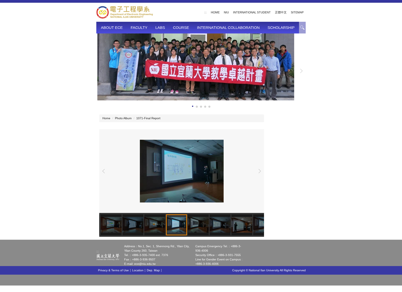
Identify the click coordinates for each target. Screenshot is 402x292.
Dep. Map (153, 270)
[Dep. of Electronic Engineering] (124, 12)
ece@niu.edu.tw (145, 263)
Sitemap (297, 12)
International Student (252, 12)
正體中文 (281, 12)
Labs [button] (160, 28)
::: (205, 12)
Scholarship (281, 28)
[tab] (193, 106)
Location (137, 270)
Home (215, 12)
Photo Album (123, 118)
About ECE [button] (112, 28)
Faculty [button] (139, 28)
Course (181, 28)
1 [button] (302, 27)
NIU (226, 12)
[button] (101, 71)
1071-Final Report (148, 118)
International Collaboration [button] (228, 28)
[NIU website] (107, 257)
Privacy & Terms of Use (113, 270)
